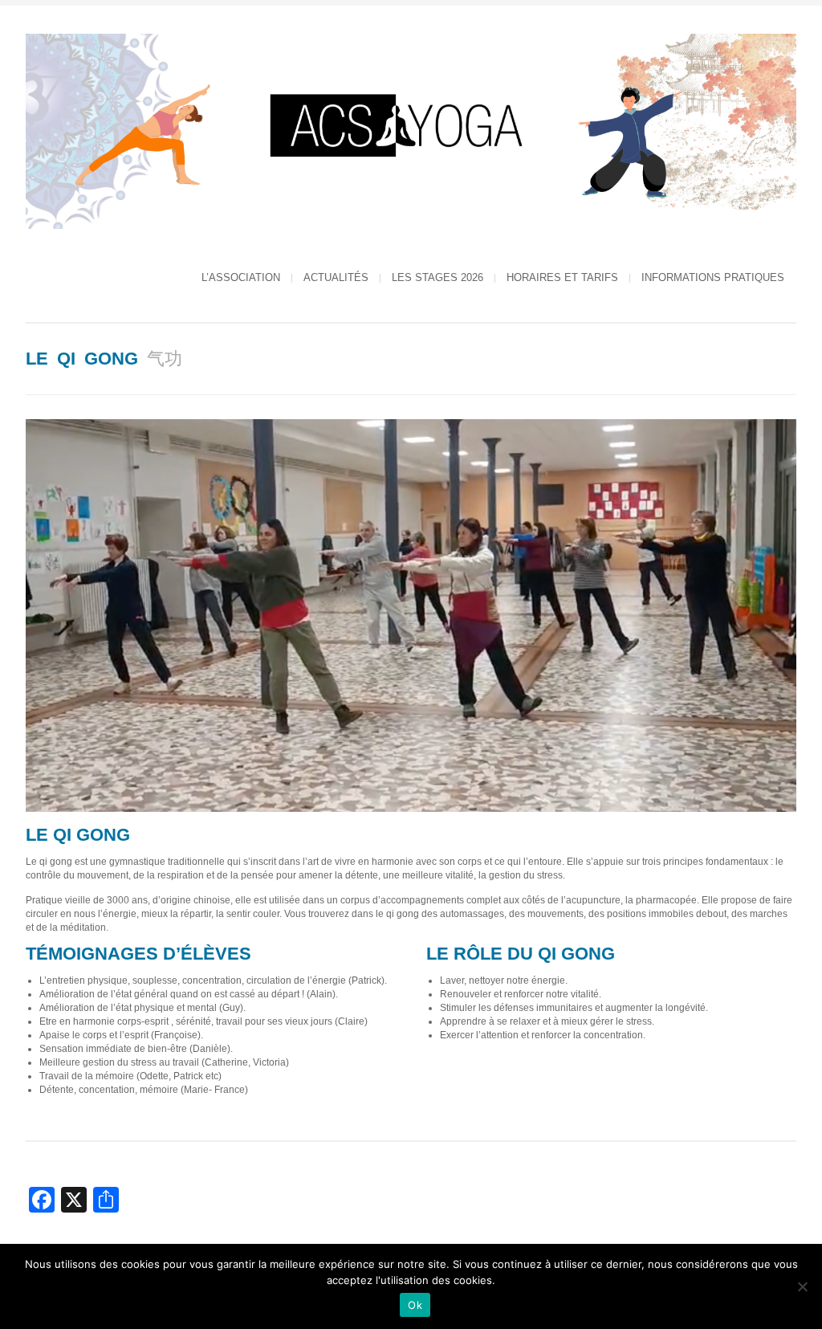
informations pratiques (712, 277)
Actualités (335, 277)
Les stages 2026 (437, 277)
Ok (415, 1304)
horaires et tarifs (562, 277)
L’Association (240, 277)
